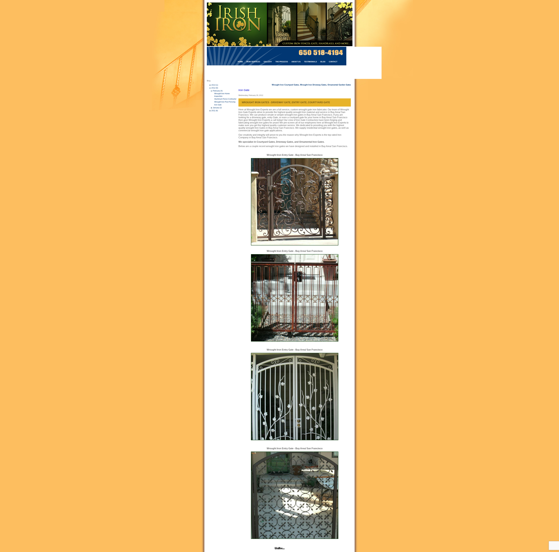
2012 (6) (214, 88)
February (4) (218, 91)
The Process (281, 62)
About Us (296, 62)
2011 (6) (214, 111)
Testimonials (310, 62)
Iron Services (253, 62)
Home (240, 62)
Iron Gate (218, 105)
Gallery (268, 62)
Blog (322, 62)
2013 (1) (214, 85)
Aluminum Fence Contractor (225, 99)
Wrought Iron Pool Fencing (224, 102)
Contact (333, 62)
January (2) (217, 108)
